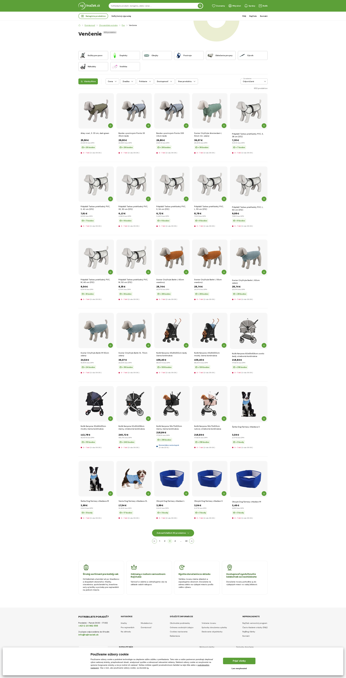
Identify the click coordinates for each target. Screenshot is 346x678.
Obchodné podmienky (180, 623)
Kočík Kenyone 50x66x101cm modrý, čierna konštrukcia (93, 427)
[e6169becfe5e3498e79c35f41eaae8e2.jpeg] (248, 111)
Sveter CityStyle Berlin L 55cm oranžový (208, 281)
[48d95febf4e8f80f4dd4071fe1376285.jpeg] (96, 184)
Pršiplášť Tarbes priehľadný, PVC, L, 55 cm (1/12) (209, 207)
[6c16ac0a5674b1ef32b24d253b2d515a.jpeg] (172, 111)
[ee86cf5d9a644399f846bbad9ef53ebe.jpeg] (96, 404)
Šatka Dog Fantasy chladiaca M (95, 501)
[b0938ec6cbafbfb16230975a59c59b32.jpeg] (209, 404)
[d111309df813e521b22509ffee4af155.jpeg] (172, 330)
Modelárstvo (146, 623)
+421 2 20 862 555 (88, 625)
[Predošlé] (154, 541)
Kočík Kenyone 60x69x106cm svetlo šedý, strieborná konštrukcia (248, 354)
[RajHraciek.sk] (79, 25)
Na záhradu (126, 631)
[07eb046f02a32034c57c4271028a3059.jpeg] (248, 257)
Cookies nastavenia (178, 631)
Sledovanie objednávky (212, 631)
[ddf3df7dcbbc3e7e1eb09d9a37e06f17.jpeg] (248, 184)
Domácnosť (146, 627)
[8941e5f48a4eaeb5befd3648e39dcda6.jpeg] (209, 478)
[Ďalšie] (191, 541)
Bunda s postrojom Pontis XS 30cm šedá (132, 134)
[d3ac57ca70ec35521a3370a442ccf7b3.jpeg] (209, 111)
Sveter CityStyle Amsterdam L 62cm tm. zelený (208, 134)
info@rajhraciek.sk (88, 634)
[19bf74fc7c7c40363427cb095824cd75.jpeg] (172, 184)
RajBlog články (248, 631)
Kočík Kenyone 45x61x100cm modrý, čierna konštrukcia (207, 354)
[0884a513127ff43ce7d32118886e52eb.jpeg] (134, 330)
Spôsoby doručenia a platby (214, 627)
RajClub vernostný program (254, 623)
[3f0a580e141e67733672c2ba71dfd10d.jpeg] (209, 184)
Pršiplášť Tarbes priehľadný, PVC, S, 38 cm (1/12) (247, 135)
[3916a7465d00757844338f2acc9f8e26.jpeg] (96, 478)
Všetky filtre (90, 81)
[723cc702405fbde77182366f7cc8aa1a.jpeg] (172, 257)
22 (186, 541)
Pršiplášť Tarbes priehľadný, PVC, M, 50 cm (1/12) (133, 281)
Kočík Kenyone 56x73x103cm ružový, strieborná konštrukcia (207, 427)
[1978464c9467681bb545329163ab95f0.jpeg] (172, 478)
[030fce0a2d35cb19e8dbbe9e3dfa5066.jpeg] (248, 479)
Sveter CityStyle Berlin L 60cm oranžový (170, 281)
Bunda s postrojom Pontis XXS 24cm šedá (170, 134)
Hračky (124, 623)
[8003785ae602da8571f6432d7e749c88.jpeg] (134, 478)
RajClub (253, 16)
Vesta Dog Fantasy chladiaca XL (133, 501)
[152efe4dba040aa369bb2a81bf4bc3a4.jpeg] (96, 257)
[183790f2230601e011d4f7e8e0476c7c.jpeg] (96, 111)
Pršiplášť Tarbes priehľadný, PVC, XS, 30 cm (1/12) (133, 207)
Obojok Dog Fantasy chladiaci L (170, 501)
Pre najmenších (127, 627)
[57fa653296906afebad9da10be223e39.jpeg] (134, 404)
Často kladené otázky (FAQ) (255, 627)
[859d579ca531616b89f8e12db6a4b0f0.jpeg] (209, 330)
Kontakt (264, 16)
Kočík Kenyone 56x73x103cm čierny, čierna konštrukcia (169, 427)
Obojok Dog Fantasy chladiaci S (208, 501)
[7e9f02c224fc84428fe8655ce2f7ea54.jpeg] (248, 331)
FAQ (244, 16)
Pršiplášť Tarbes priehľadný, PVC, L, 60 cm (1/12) (247, 208)
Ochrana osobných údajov (182, 627)
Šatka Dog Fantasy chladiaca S (246, 427)
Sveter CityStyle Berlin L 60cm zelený (246, 281)
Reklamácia (175, 636)
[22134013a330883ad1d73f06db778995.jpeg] (134, 184)
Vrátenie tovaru (209, 623)
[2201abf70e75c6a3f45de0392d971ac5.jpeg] (134, 257)
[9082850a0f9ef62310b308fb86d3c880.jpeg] (134, 111)
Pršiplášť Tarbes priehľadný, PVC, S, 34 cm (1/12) (171, 207)
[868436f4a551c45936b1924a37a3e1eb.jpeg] (209, 257)
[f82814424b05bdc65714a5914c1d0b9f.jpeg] (172, 404)
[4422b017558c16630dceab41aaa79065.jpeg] (248, 404)
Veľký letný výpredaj (121, 16)
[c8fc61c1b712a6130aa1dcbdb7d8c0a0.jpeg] (96, 330)
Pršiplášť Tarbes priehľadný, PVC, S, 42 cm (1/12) (95, 207)
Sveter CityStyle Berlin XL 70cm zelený (133, 354)
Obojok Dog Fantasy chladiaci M (246, 501)
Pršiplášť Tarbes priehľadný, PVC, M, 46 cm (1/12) (95, 281)
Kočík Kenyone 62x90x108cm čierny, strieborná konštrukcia (132, 427)
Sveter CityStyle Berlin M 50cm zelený (95, 354)
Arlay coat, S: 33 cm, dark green (95, 133)
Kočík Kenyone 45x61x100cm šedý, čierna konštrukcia (171, 354)
